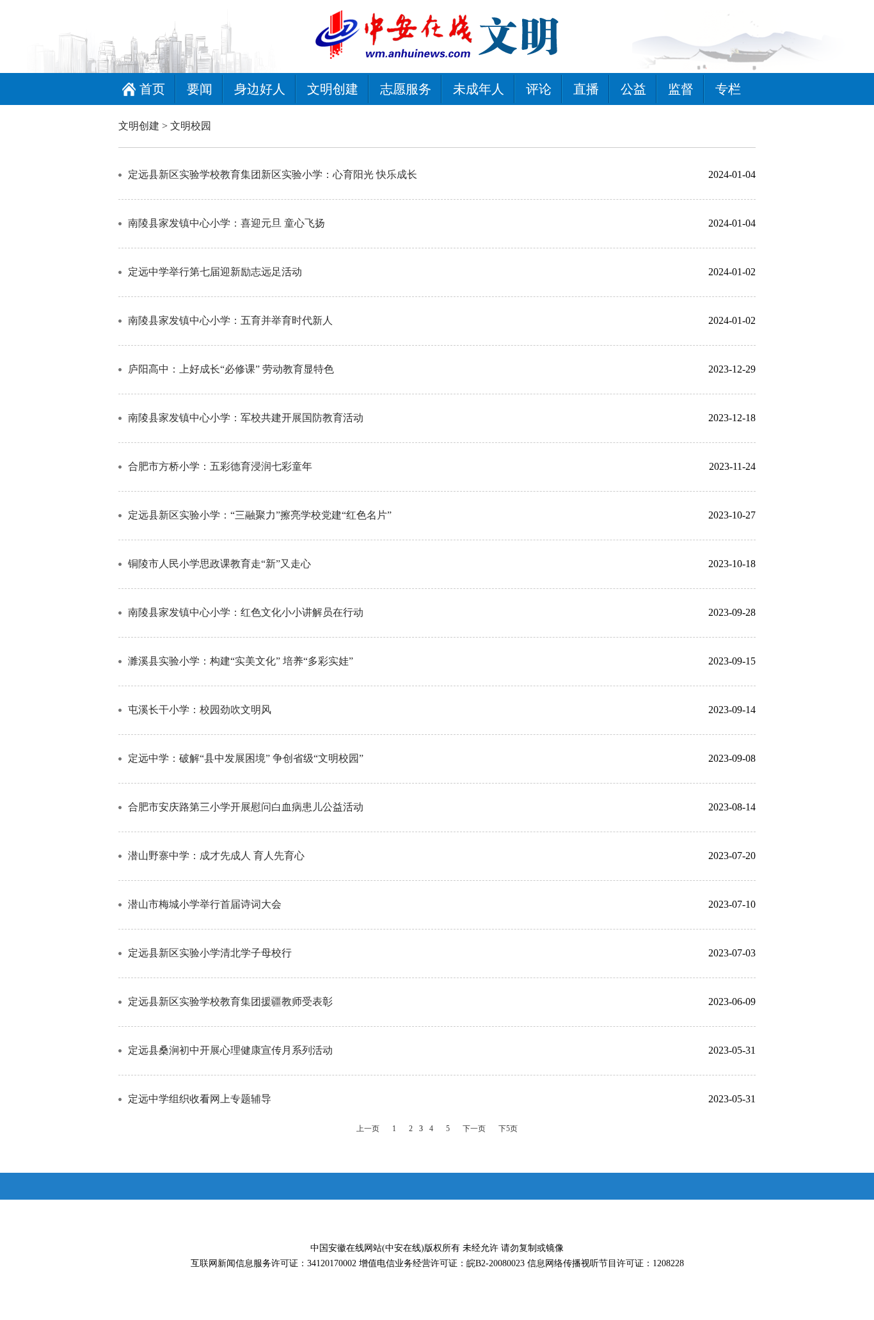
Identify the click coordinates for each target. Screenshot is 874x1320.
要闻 (199, 89)
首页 (152, 89)
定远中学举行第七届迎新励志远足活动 (215, 271)
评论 (539, 89)
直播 (586, 89)
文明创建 (332, 89)
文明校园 (190, 125)
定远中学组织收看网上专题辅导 (199, 1098)
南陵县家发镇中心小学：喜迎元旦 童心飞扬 (226, 223)
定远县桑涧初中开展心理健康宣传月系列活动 (230, 1050)
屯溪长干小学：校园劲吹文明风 (199, 709)
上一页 (367, 1128)
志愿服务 (405, 89)
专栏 (728, 89)
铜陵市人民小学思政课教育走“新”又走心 (219, 563)
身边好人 (259, 89)
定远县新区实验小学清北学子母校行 (210, 952)
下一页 (474, 1128)
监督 (681, 89)
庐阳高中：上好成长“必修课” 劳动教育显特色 (231, 369)
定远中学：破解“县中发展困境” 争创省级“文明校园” (245, 758)
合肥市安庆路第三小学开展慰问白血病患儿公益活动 (245, 806)
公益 (633, 89)
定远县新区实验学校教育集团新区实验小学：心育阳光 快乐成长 (272, 174)
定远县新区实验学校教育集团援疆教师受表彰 (230, 1001)
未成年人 (478, 89)
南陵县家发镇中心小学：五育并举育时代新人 (230, 320)
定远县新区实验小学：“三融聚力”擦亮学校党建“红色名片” (260, 515)
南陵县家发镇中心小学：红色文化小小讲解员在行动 (245, 612)
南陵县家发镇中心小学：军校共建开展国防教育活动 (245, 417)
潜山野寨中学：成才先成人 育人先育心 (216, 855)
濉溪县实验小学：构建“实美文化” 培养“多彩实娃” (240, 661)
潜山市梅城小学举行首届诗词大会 (205, 904)
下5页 (508, 1128)
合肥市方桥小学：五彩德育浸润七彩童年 (220, 466)
